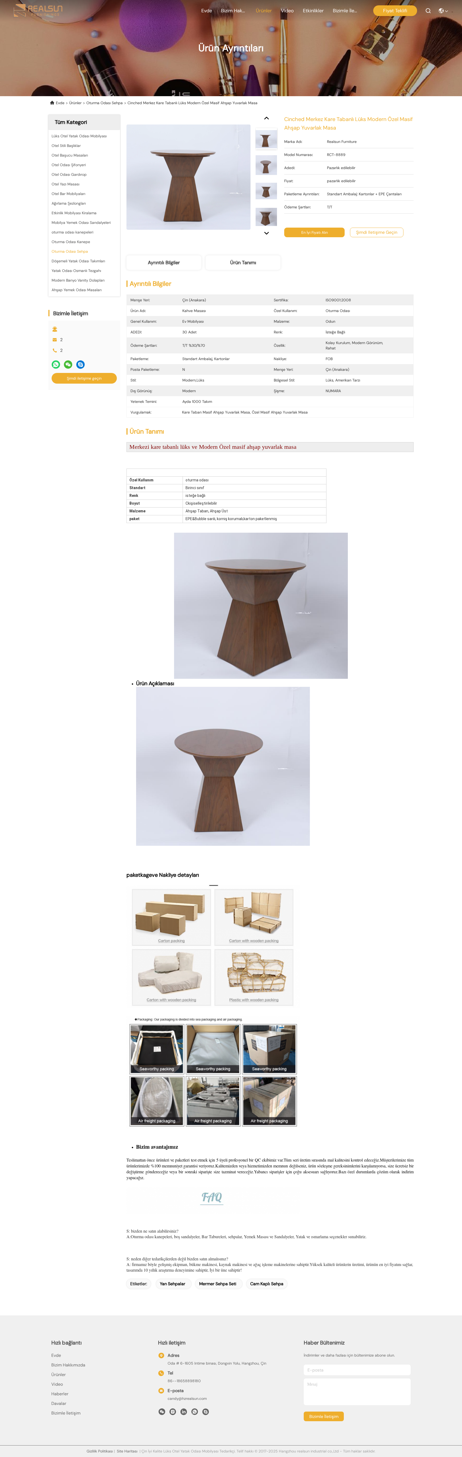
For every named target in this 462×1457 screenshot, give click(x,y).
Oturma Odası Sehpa (104, 102)
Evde (206, 10)
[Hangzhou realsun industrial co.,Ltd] (37, 10)
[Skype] (80, 364)
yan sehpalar (172, 1284)
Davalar (58, 1403)
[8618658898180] (194, 1413)
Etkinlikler (313, 10)
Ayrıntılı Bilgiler (164, 262)
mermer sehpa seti (217, 1284)
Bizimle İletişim (346, 10)
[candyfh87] (205, 1413)
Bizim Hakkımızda (234, 10)
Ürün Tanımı (243, 262)
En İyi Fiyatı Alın (314, 232)
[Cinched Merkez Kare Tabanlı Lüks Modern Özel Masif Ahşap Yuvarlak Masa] (188, 177)
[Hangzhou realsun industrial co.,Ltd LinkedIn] (183, 1413)
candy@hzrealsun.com (187, 1398)
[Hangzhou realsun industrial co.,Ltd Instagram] (172, 1413)
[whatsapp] (56, 364)
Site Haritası (127, 1451)
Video (287, 10)
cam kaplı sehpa (266, 1284)
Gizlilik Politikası (100, 1451)
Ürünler (264, 10)
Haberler (59, 1394)
